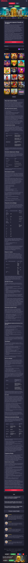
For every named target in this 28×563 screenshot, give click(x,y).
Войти (17, 3)
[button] (0, 12)
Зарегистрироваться (12, 3)
